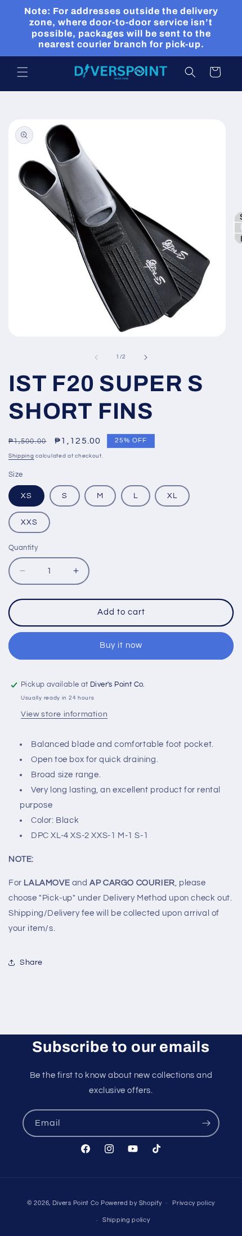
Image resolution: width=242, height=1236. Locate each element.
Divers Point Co (76, 1202)
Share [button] (31, 962)
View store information (64, 714)
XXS (29, 522)
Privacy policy (193, 1203)
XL (172, 496)
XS (26, 496)
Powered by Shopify (131, 1202)
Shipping (21, 456)
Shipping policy (126, 1220)
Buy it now (121, 645)
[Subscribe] (206, 1123)
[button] (22, 72)
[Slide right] (145, 357)
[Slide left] (96, 357)
